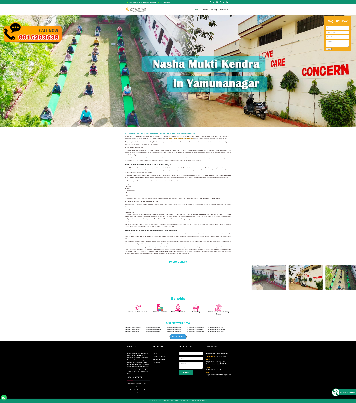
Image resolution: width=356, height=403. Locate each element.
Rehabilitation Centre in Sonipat (132, 331)
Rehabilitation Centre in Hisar (216, 327)
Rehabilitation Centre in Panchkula (196, 331)
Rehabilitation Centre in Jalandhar (217, 329)
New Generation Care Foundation (137, 390)
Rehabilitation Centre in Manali (217, 331)
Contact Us (224, 10)
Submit (186, 372)
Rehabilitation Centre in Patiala (174, 331)
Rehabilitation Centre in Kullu (174, 327)
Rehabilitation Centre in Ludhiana (196, 327)
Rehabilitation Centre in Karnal (174, 329)
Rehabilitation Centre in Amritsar (153, 329)
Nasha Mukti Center (159, 359)
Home (197, 10)
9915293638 (217, 369)
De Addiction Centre (159, 356)
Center (204, 10)
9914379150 (209, 369)
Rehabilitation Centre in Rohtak (153, 327)
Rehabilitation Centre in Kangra (153, 331)
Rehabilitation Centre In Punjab (136, 383)
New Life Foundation (133, 393)
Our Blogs (214, 10)
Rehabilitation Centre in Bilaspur (196, 329)
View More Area (178, 337)
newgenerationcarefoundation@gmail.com (142, 2)
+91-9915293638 (165, 2)
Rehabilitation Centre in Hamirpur (132, 329)
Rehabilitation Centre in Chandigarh (133, 327)
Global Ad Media (202, 400)
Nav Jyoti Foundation (133, 386)
